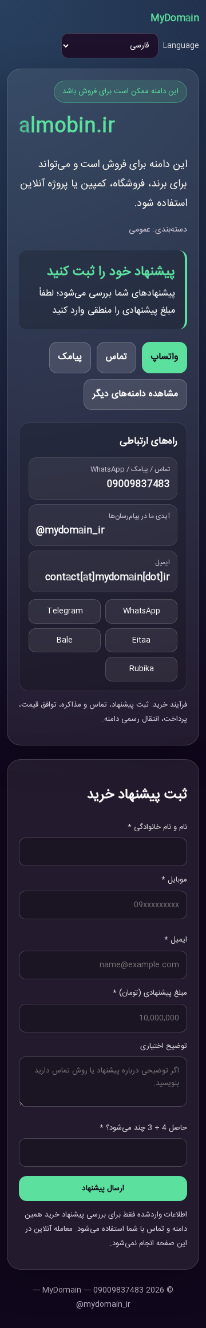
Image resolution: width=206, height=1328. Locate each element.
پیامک (70, 357)
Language (181, 45)
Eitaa (141, 640)
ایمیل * (175, 940)
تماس (116, 357)
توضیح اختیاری (163, 1046)
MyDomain (174, 18)
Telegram (65, 611)
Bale (65, 640)
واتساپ (164, 357)
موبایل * (174, 880)
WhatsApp (141, 611)
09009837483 (138, 484)
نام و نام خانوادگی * (157, 827)
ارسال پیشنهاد (103, 1188)
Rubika (141, 669)
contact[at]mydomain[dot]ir (107, 577)
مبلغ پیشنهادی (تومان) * (150, 993)
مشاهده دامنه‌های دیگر (135, 394)
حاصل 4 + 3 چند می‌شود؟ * (143, 1128)
